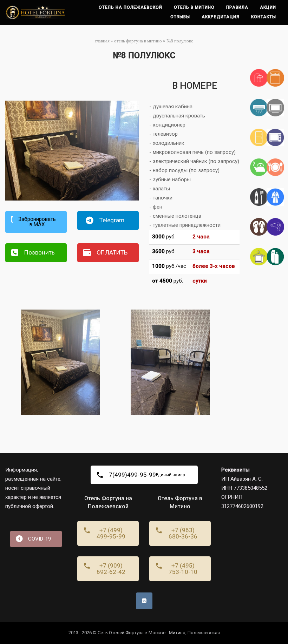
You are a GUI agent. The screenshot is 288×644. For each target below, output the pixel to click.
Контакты (263, 16)
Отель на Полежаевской (130, 7)
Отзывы (180, 16)
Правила (237, 7)
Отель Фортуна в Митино (138, 40)
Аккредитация (221, 16)
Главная (102, 40)
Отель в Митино (194, 7)
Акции (268, 7)
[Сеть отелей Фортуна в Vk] (144, 600)
